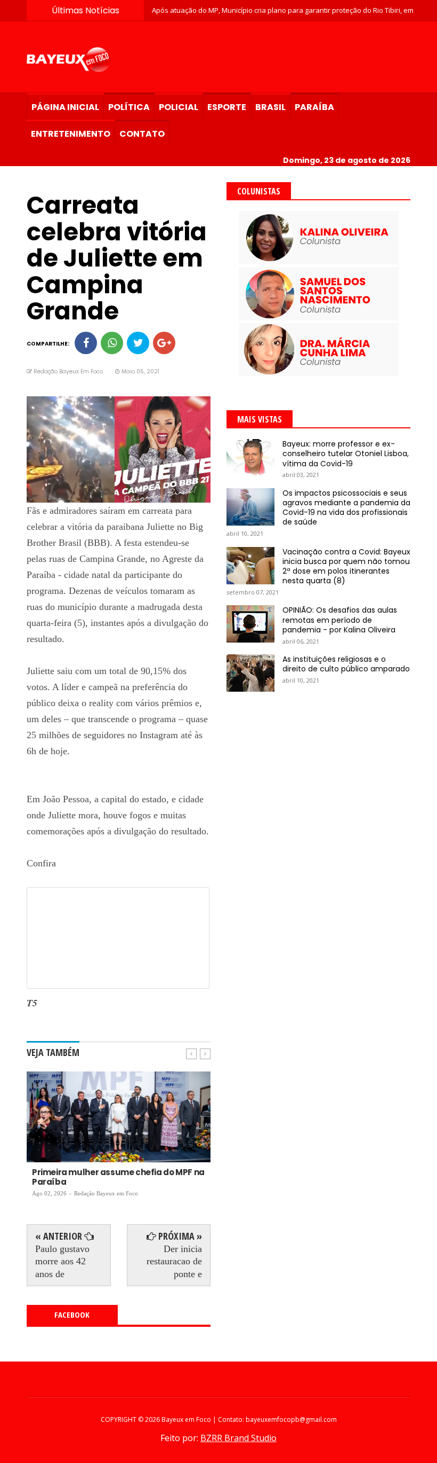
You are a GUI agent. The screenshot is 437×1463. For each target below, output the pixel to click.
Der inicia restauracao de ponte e (174, 1261)
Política (129, 107)
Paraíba (314, 107)
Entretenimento (70, 134)
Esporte (226, 107)
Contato (142, 134)
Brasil (270, 107)
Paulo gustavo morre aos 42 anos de (62, 1261)
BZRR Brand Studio (238, 1438)
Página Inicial (65, 107)
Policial (178, 107)
